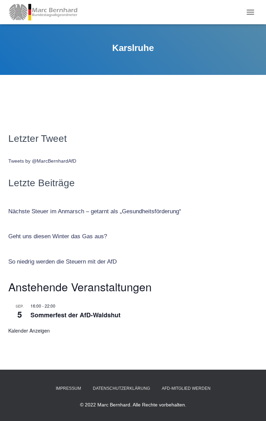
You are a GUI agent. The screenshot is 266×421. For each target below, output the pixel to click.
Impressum (68, 388)
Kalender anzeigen (29, 330)
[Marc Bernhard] (45, 12)
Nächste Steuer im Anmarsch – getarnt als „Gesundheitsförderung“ (94, 211)
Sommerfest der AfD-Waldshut (75, 314)
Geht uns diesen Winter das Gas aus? (57, 236)
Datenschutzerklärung (121, 388)
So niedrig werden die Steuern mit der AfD (62, 261)
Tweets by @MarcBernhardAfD (42, 161)
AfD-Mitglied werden (186, 388)
